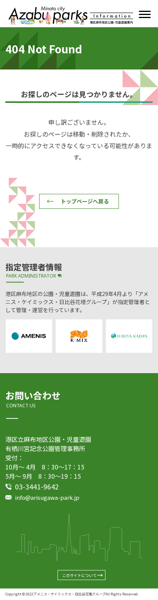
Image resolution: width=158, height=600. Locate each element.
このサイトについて (79, 575)
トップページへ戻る (85, 201)
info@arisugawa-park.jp (47, 497)
